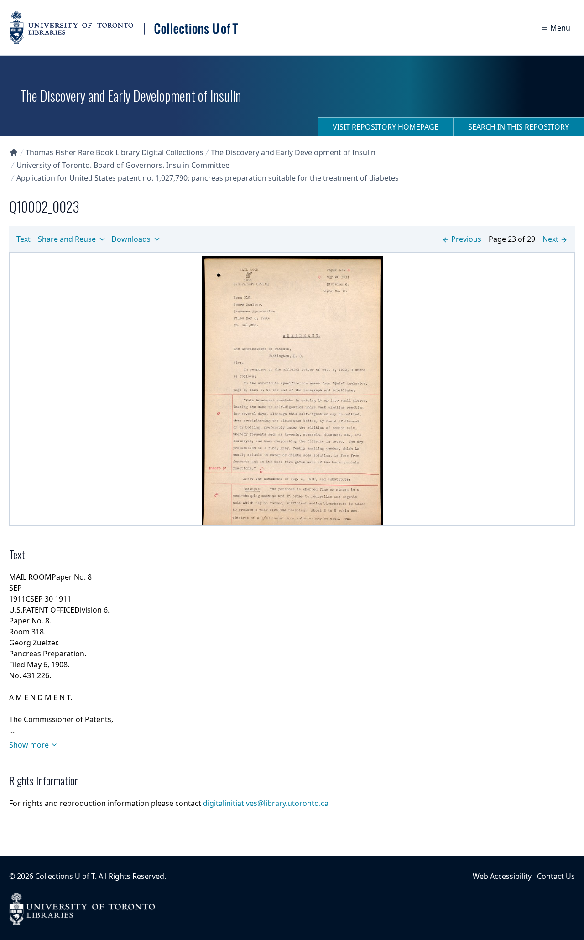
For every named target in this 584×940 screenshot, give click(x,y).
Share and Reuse (67, 239)
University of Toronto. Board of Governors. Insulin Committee (122, 165)
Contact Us (556, 876)
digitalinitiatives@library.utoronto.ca (265, 803)
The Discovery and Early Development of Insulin (293, 152)
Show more (29, 745)
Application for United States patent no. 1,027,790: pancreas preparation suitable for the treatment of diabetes (207, 178)
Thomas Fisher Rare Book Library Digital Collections (114, 152)
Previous (466, 239)
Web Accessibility (502, 876)
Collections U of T (65, 876)
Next (550, 239)
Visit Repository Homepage (385, 127)
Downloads (131, 239)
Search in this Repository (518, 127)
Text (23, 239)
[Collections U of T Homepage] (13, 152)
